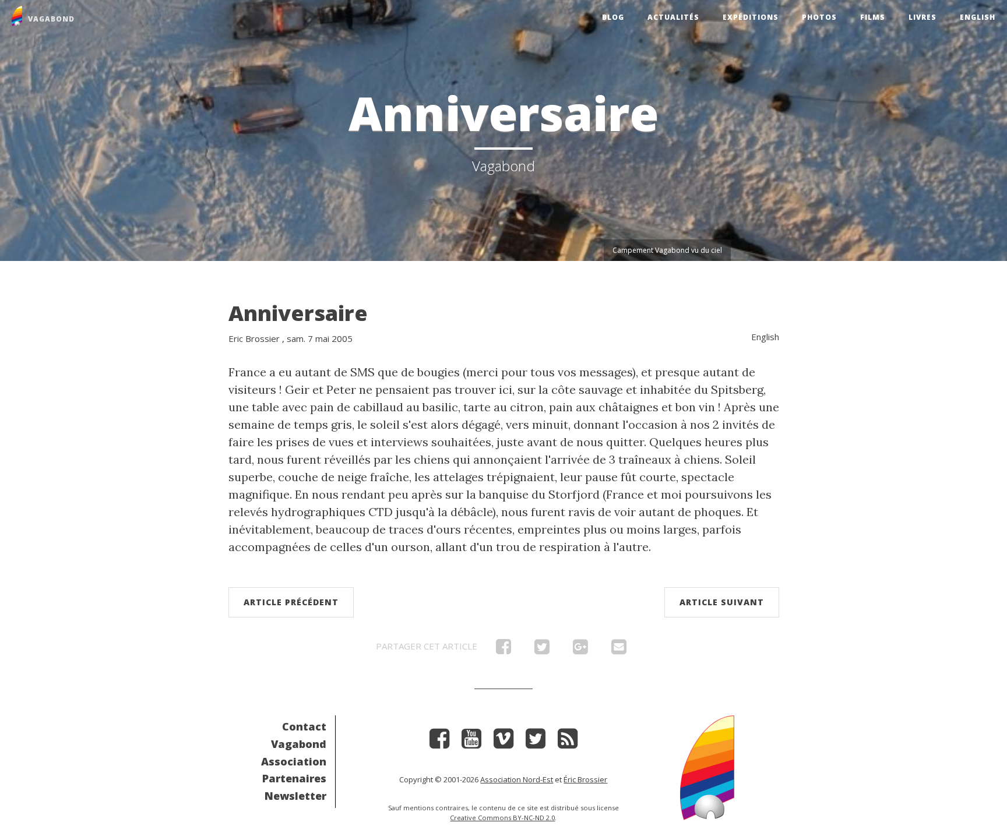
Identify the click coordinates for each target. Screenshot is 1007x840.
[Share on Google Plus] (580, 649)
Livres (922, 17)
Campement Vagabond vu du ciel (667, 250)
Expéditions (751, 17)
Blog (613, 17)
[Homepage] (707, 766)
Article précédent (291, 602)
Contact (304, 726)
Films (872, 17)
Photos (819, 17)
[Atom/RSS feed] (567, 742)
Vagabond (298, 744)
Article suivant (721, 602)
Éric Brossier (585, 779)
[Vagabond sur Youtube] (471, 742)
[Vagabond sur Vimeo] (503, 742)
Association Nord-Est (516, 779)
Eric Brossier (254, 338)
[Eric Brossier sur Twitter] (535, 742)
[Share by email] (619, 649)
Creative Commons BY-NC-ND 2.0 (502, 817)
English (977, 17)
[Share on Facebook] (503, 649)
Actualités (673, 17)
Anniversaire (298, 313)
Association (293, 761)
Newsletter (295, 796)
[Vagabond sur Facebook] (439, 742)
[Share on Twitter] (542, 649)
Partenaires (294, 778)
